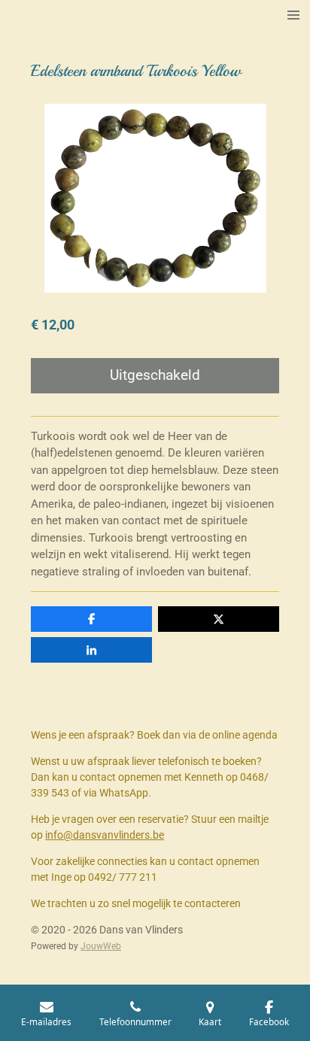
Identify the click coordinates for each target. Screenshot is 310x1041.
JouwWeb (101, 946)
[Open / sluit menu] (293, 15)
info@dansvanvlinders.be (104, 835)
